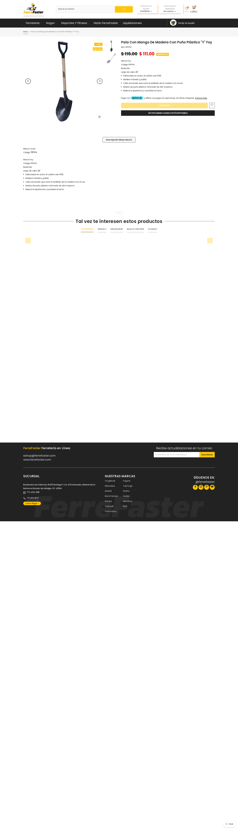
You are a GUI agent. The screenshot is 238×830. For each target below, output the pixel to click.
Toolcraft (109, 506)
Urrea (32, 148)
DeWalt (108, 491)
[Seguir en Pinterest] (206, 487)
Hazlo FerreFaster (106, 23)
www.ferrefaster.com (37, 460)
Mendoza (127, 501)
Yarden (126, 496)
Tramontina (110, 511)
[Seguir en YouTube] (212, 487)
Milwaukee (110, 486)
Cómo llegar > (32, 503)
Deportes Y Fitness (74, 23)
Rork (125, 506)
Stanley (108, 501)
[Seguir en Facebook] (195, 487)
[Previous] (28, 81)
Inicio (25, 32)
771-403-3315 (33, 492)
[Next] (99, 81)
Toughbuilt (110, 480)
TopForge (127, 486)
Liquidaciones (132, 23)
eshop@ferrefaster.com (39, 456)
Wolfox (126, 491)
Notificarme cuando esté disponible (167, 113)
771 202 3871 (32, 498)
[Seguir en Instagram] (200, 487)
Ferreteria (33, 23)
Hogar (50, 23)
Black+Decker (111, 496)
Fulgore (126, 480)
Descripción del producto (119, 139)
